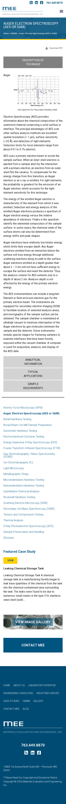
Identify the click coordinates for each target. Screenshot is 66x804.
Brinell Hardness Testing (17, 419)
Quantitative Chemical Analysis (21, 491)
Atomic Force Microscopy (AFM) (22, 407)
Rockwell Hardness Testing (19, 497)
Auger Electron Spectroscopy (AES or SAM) (31, 413)
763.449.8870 (54, 2)
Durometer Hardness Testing (20, 430)
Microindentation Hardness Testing (23, 479)
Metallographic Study (15, 474)
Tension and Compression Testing (23, 514)
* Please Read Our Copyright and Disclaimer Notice (30, 777)
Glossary (8, 537)
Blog (26, 708)
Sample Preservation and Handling (23, 532)
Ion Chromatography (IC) (18, 462)
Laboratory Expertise (42, 685)
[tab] (33, 62)
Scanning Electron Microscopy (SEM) (25, 503)
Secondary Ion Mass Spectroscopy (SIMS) (29, 508)
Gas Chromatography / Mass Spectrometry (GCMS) (29, 455)
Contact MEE (11, 708)
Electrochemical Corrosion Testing (23, 436)
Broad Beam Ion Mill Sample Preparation (27, 425)
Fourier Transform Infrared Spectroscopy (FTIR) (31, 448)
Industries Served (48, 693)
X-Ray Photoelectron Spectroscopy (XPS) (28, 526)
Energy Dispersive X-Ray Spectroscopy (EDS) (30, 442)
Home (6, 33)
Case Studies (11, 701)
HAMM (13, 33)
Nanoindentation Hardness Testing (23, 485)
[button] (61, 11)
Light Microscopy (13, 468)
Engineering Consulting (18, 693)
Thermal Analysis (13, 520)
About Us (19, 685)
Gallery (38, 701)
